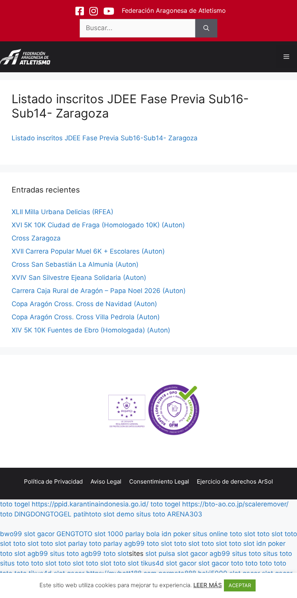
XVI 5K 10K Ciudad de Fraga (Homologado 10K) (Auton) (98, 225)
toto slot (242, 534)
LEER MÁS (207, 585)
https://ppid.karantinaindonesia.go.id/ (90, 504)
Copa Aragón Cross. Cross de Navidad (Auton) (84, 304)
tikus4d (152, 563)
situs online (210, 534)
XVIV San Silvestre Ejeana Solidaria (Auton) (79, 277)
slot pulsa (160, 553)
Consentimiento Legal (159, 481)
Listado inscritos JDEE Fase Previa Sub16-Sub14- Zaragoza (105, 138)
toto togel (15, 504)
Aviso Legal (105, 481)
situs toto (150, 514)
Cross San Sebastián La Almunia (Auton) (75, 264)
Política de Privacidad (53, 481)
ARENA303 (184, 514)
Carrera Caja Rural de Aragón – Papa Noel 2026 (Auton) (99, 291)
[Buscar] (206, 28)
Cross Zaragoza (36, 238)
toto (6, 514)
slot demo (118, 514)
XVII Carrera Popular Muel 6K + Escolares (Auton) (88, 251)
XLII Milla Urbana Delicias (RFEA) (62, 212)
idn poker (176, 534)
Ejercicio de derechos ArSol (235, 481)
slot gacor (39, 534)
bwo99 (11, 534)
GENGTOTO (74, 534)
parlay (77, 543)
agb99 (134, 543)
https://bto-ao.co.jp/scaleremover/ (235, 504)
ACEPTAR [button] (240, 585)
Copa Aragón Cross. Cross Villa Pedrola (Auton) (86, 317)
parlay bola (142, 534)
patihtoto (87, 514)
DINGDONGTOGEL (43, 514)
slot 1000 (108, 534)
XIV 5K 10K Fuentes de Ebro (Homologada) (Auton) (91, 330)
